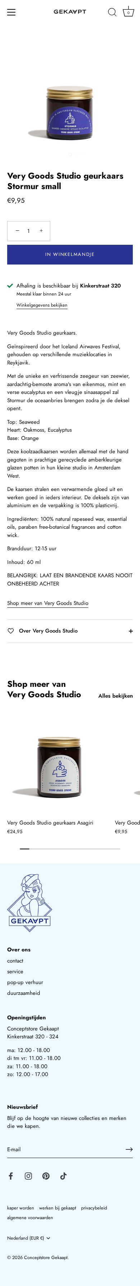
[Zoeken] (112, 13)
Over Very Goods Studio (47, 631)
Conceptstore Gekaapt (45, 1257)
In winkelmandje (69, 254)
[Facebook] (10, 1175)
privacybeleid (94, 1207)
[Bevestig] (129, 1149)
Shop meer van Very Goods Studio (47, 603)
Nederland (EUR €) (25, 1238)
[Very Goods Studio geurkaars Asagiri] (59, 763)
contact (15, 961)
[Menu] (11, 12)
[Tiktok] (63, 1175)
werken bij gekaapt (57, 1207)
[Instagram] (28, 1175)
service (15, 971)
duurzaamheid (23, 993)
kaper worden (20, 1207)
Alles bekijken (115, 696)
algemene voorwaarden (30, 1217)
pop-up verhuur (25, 982)
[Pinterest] (46, 1175)
